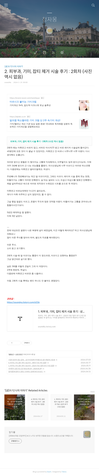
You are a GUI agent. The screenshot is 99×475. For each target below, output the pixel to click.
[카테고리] (6, 5)
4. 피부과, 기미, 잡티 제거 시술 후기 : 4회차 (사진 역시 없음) (27, 363)
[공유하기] (14, 343)
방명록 (45, 52)
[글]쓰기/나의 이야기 (13, 66)
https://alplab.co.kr (18, 116)
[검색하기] (93, 5)
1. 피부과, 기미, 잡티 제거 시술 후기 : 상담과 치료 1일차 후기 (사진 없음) (31, 366)
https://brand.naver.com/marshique (25, 98)
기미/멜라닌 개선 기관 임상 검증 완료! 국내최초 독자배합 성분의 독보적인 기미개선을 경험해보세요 (41, 125)
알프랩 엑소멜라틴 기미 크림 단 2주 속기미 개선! (35, 120)
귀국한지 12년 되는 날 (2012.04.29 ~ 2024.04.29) (25, 369)
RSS (54, 52)
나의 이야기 (19, 354)
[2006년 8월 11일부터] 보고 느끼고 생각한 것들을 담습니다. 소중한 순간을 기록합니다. (41, 436)
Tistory (64, 472)
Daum (49, 472)
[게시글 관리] (17, 343)
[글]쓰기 (11, 354)
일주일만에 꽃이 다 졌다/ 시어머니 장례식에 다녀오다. (25, 371)
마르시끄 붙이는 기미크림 (23, 101)
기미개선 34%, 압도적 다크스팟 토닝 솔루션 (30, 105)
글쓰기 (36, 52)
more (92, 391)
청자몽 (49, 19)
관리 (62, 52)
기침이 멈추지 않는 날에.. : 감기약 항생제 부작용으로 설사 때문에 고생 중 (31, 360)
